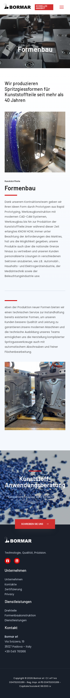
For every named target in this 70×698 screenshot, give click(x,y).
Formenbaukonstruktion (20, 615)
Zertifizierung (13, 589)
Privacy (9, 594)
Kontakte (11, 584)
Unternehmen (14, 579)
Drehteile (11, 610)
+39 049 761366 (15, 651)
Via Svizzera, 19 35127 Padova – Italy (18, 642)
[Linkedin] (17, 561)
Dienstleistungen (16, 620)
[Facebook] (7, 561)
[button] (35, 524)
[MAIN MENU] (61, 7)
